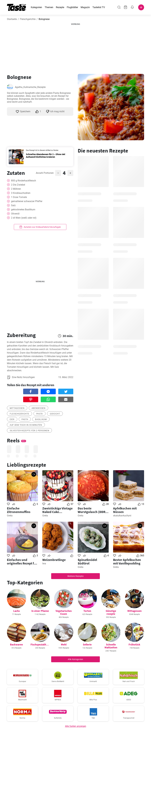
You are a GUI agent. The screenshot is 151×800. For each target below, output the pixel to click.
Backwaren (16, 644)
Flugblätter (72, 7)
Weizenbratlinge (54, 560)
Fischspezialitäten (41, 644)
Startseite (12, 19)
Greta (10, 515)
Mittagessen (17, 408)
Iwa (44, 563)
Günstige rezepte (111, 612)
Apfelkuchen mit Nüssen (125, 510)
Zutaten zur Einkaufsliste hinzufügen (42, 227)
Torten (87, 611)
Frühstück (134, 644)
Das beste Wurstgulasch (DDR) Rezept (92, 510)
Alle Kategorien (75, 659)
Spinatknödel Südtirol (87, 561)
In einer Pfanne (40, 611)
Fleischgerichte (28, 19)
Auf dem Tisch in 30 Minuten (26, 425)
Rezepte (60, 7)
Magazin (85, 7)
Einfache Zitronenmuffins (18, 510)
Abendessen (38, 408)
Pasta (39, 414)
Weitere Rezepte (75, 576)
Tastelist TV (98, 7)
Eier (12, 419)
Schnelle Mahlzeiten (111, 646)
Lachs (16, 611)
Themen (49, 7)
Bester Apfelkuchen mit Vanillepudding (127, 561)
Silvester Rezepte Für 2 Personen (29, 430)
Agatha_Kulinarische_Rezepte (30, 87)
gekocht (55, 414)
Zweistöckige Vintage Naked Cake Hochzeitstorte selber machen (57, 510)
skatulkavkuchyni (122, 515)
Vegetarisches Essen (64, 612)
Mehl (64, 644)
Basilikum (41, 419)
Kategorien (36, 7)
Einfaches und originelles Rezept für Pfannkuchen (22, 561)
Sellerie (87, 644)
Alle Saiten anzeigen (75, 726)
